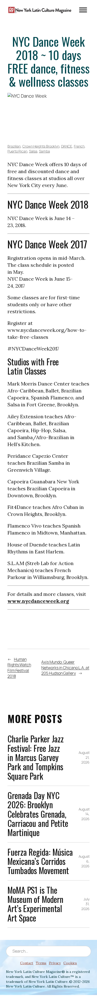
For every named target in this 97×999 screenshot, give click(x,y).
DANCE (66, 146)
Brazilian (14, 146)
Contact (26, 963)
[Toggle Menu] (83, 9)
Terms (41, 963)
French (79, 146)
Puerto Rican (17, 151)
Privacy (55, 963)
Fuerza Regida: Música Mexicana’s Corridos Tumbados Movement (40, 861)
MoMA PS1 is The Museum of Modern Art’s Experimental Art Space (35, 903)
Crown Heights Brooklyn (40, 146)
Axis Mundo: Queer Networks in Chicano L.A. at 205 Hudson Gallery (65, 667)
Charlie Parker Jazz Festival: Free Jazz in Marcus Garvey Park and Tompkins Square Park (35, 757)
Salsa (33, 151)
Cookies (70, 963)
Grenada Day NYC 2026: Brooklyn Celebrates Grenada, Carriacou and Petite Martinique (37, 814)
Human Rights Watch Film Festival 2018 (19, 667)
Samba (44, 151)
